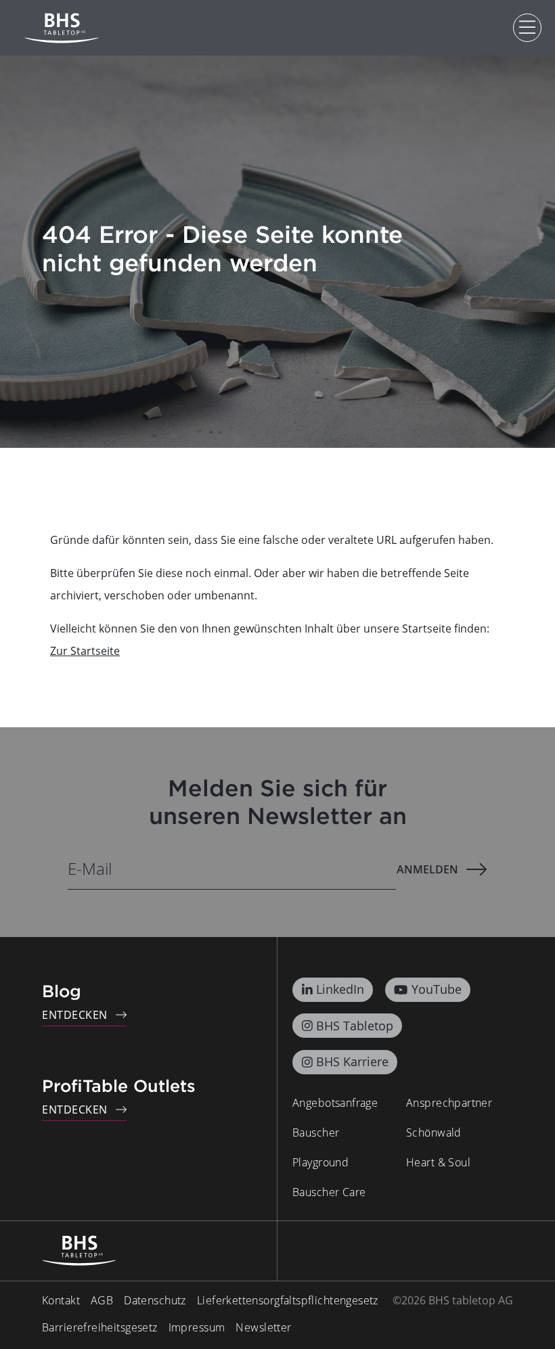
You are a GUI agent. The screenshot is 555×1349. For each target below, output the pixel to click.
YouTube (437, 989)
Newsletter (263, 1327)
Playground (320, 1162)
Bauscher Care (328, 1192)
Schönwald (434, 1132)
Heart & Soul (438, 1162)
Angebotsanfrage (335, 1102)
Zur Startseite (85, 650)
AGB (102, 1300)
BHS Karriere (352, 1061)
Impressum (197, 1327)
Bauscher (315, 1132)
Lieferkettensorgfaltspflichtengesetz (287, 1300)
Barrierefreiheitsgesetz (100, 1327)
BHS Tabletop (354, 1026)
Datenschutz (155, 1300)
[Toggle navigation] (527, 28)
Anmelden (427, 869)
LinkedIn (340, 989)
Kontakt (61, 1300)
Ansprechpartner (449, 1102)
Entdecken (75, 1014)
